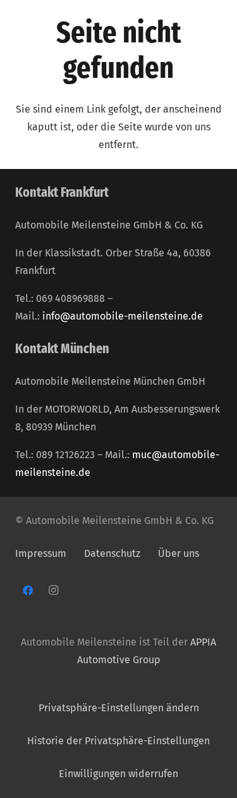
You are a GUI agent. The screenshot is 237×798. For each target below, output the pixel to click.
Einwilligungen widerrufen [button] (118, 774)
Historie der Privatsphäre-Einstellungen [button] (118, 741)
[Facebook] (27, 590)
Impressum (40, 553)
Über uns (178, 553)
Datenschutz (113, 553)
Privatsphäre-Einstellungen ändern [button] (119, 708)
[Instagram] (53, 590)
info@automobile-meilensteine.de (122, 316)
